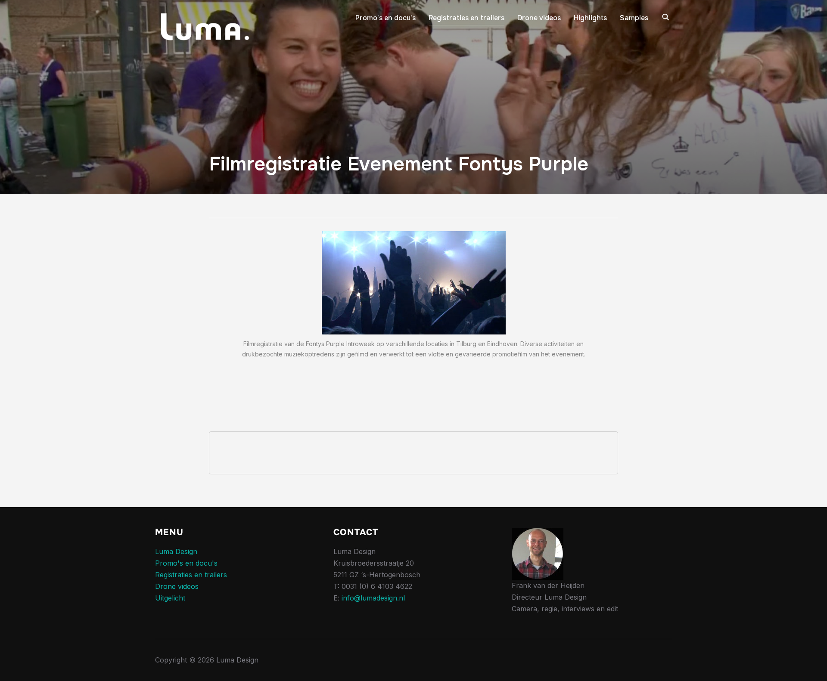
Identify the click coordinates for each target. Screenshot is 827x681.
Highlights (590, 17)
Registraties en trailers (466, 17)
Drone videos (539, 17)
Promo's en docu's (186, 563)
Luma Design (176, 551)
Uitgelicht (170, 598)
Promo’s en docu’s (385, 17)
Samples (634, 17)
